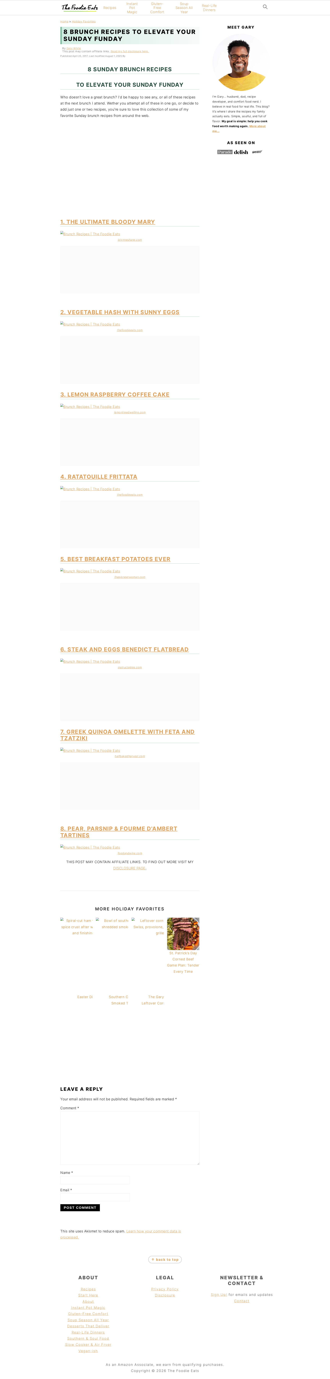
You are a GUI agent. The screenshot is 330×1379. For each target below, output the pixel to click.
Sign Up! (219, 1295)
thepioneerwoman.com (130, 577)
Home (64, 21)
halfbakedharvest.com (130, 756)
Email (66, 1190)
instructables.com (130, 667)
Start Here (88, 1295)
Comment (69, 1108)
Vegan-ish (88, 1351)
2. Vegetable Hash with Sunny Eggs (120, 312)
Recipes (109, 8)
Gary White (73, 48)
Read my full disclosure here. (130, 51)
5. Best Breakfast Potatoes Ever (115, 559)
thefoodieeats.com (130, 330)
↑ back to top (165, 1260)
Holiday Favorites (84, 21)
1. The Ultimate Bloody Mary (107, 221)
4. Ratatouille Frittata (99, 476)
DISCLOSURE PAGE (129, 868)
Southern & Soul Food (88, 1338)
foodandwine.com (130, 853)
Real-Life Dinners (209, 8)
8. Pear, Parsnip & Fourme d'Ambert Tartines (118, 832)
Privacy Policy (165, 1289)
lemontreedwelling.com (130, 412)
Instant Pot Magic (132, 8)
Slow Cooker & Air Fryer (88, 1345)
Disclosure (165, 1295)
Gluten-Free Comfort (157, 8)
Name (66, 1173)
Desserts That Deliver (88, 1326)
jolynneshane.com (130, 239)
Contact (241, 1301)
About (88, 1302)
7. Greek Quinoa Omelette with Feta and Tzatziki (127, 735)
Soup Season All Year (184, 8)
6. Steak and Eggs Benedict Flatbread (124, 649)
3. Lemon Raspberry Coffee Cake (115, 394)
